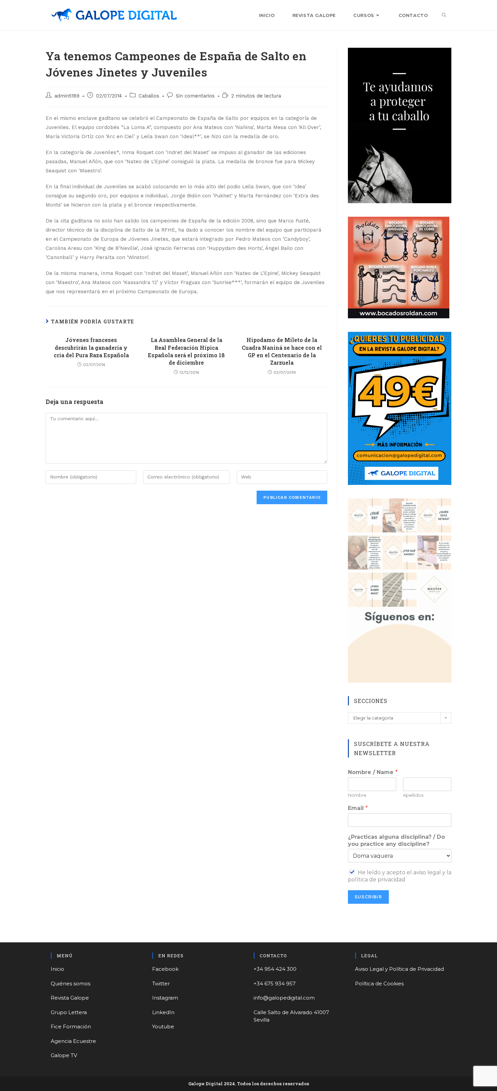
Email (358, 808)
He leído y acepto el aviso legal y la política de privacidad (399, 876)
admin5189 (66, 96)
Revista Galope (70, 997)
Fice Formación (71, 1026)
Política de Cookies (379, 983)
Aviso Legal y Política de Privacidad (399, 969)
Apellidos (413, 795)
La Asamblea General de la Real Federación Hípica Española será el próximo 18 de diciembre (186, 351)
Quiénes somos (70, 983)
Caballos (149, 96)
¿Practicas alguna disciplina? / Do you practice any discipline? (396, 840)
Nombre (357, 795)
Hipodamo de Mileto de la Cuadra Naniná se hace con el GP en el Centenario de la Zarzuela (282, 351)
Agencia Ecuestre (73, 1041)
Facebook (165, 969)
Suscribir (368, 896)
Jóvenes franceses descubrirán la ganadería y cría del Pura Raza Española (91, 347)
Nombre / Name (373, 772)
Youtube (163, 1026)
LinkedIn (163, 1012)
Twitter (161, 983)
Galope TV (64, 1055)
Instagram (165, 997)
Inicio (57, 969)
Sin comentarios (195, 96)
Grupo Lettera (69, 1012)
